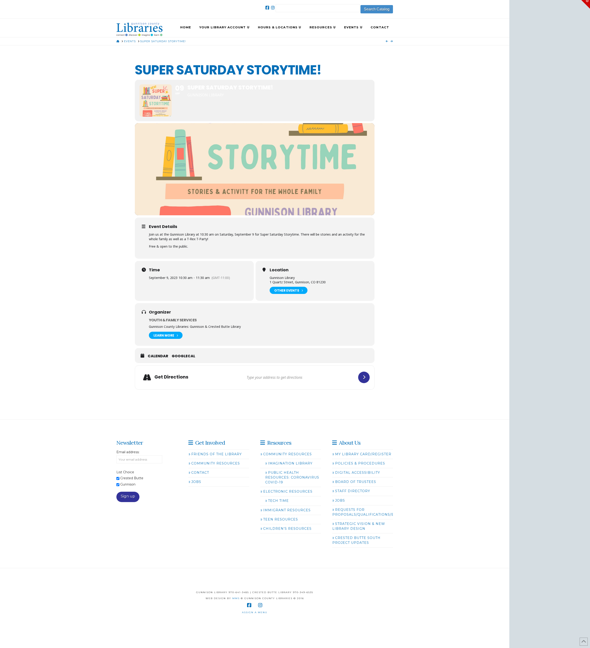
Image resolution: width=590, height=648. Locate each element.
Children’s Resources (287, 529)
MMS (236, 598)
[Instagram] (273, 8)
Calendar (158, 356)
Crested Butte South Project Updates (356, 540)
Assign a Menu (254, 612)
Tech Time (278, 501)
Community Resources (215, 463)
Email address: (127, 452)
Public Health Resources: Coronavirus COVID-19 (292, 477)
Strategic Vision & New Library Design (358, 526)
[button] (585, 4)
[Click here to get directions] (364, 377)
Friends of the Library (216, 454)
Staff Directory (352, 491)
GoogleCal (183, 356)
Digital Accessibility (357, 472)
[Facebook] (267, 8)
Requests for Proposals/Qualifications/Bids (366, 512)
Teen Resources (280, 519)
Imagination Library (290, 463)
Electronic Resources (288, 491)
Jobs (196, 482)
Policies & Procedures (360, 463)
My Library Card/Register (363, 454)
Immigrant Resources (287, 510)
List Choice (125, 472)
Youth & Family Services (173, 320)
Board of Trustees (355, 482)
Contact (200, 472)
